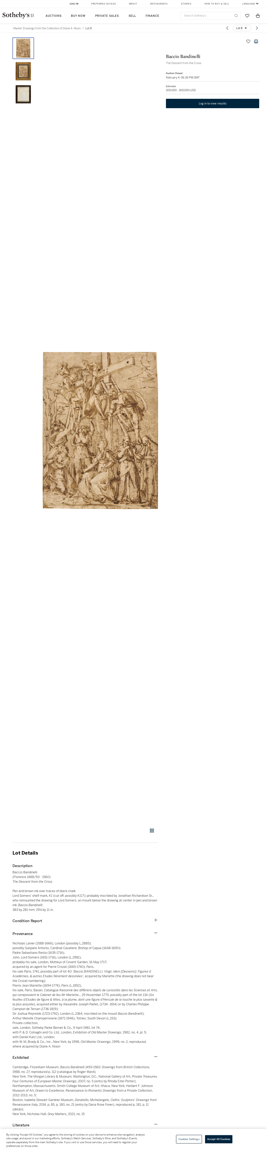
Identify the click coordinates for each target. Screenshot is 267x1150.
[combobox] (211, 16)
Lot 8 (88, 28)
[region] (133, 1139)
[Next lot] (257, 28)
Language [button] (248, 4)
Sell (132, 16)
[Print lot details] (256, 41)
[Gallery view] (152, 830)
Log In (74, 4)
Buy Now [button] (78, 16)
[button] (100, 430)
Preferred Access (103, 4)
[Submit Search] (236, 15)
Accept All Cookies (218, 1139)
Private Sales (107, 16)
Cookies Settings (189, 1139)
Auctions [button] (54, 16)
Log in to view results (213, 103)
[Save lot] (248, 41)
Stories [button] (186, 4)
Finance (152, 16)
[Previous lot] (227, 28)
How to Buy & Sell (216, 4)
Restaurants (159, 4)
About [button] (133, 4)
